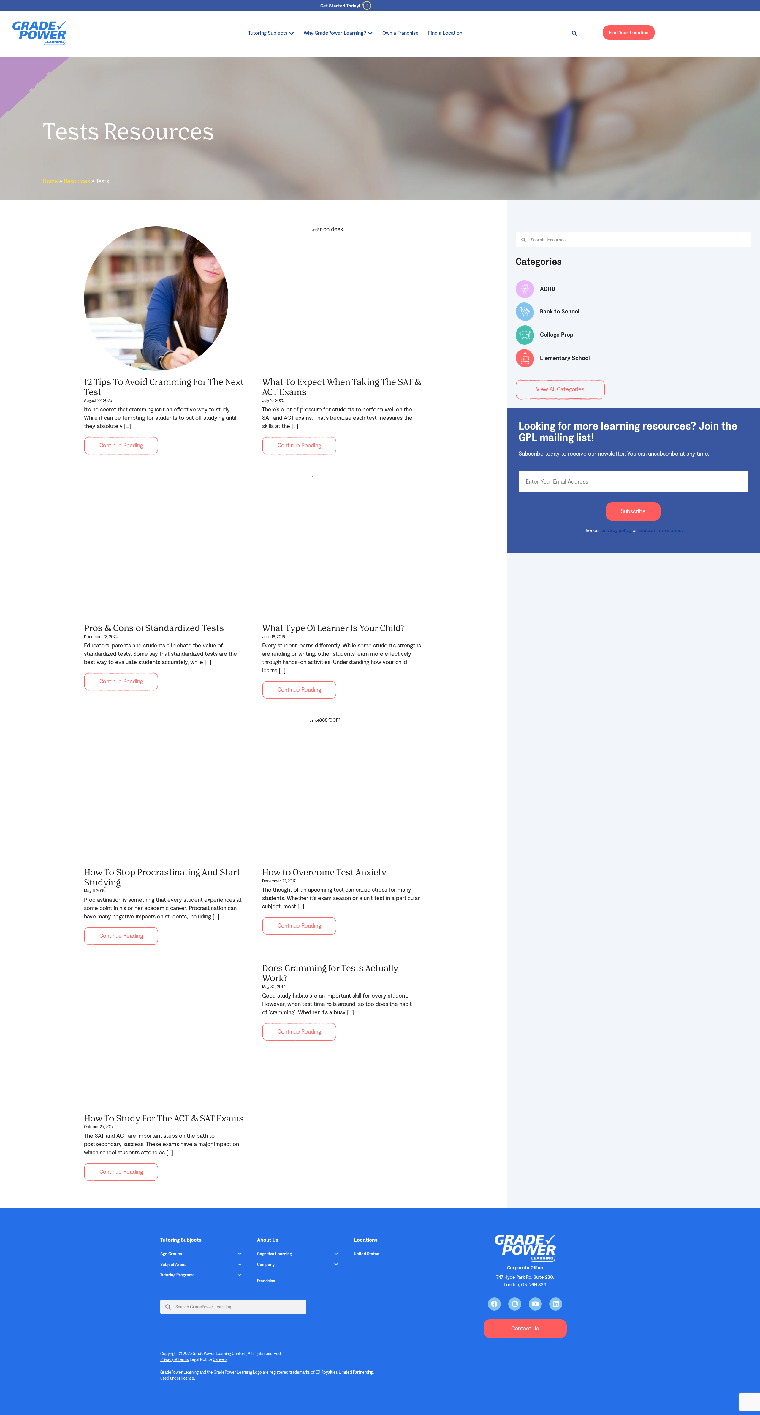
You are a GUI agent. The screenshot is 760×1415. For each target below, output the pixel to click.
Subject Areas (173, 1264)
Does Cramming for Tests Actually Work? (330, 973)
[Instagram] (514, 1304)
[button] (574, 33)
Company (266, 1264)
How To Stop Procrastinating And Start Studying (162, 877)
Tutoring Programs (177, 1275)
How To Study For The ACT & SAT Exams (164, 1118)
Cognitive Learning (274, 1254)
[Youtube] (535, 1304)
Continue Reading (121, 445)
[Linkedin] (555, 1304)
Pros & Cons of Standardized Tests (154, 627)
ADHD (547, 289)
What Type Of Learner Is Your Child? (333, 627)
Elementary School (565, 358)
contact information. (660, 530)
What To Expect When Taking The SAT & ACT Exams (341, 386)
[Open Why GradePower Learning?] (370, 33)
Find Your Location (629, 32)
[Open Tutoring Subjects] (291, 33)
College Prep (556, 335)
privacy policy (616, 530)
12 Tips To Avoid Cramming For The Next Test (164, 386)
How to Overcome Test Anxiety (324, 872)
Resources (77, 181)
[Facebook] (494, 1304)
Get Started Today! (340, 6)
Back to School (560, 312)
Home (50, 181)
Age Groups (171, 1254)
